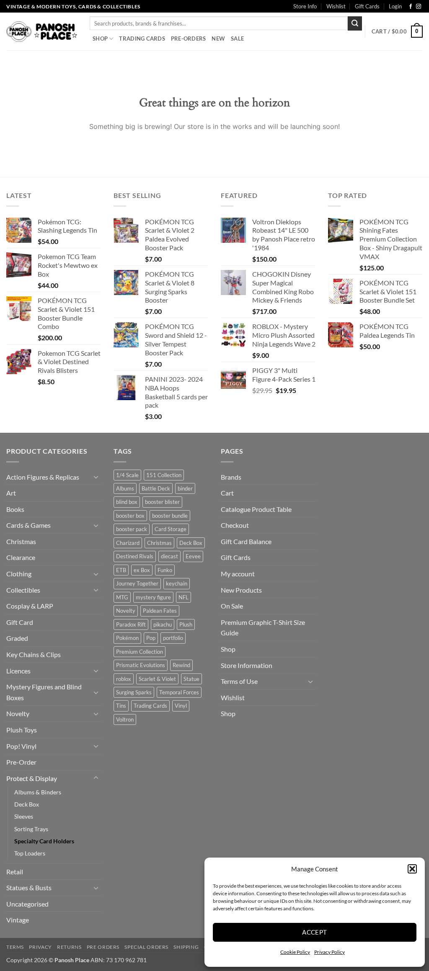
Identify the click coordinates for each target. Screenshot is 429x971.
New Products (241, 590)
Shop (100, 38)
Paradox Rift (131, 624)
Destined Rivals (134, 556)
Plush (185, 624)
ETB (121, 570)
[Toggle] (96, 477)
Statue (191, 679)
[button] (412, 869)
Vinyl (181, 705)
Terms (15, 947)
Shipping (186, 947)
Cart (227, 493)
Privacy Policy (329, 952)
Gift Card (19, 622)
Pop (150, 637)
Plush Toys (21, 730)
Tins (121, 705)
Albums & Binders (37, 792)
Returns (69, 947)
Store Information (246, 665)
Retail (14, 872)
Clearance (20, 557)
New (218, 38)
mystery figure (153, 597)
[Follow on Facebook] (410, 7)
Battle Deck (156, 488)
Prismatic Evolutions (140, 665)
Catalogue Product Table (256, 509)
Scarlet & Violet (157, 679)
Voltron (125, 719)
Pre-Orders (188, 38)
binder (185, 488)
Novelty (17, 713)
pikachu (162, 624)
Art (11, 493)
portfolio (173, 637)
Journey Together (137, 583)
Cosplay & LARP (29, 606)
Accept (314, 932)
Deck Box (26, 804)
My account (238, 574)
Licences (18, 671)
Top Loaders (29, 853)
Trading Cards (142, 38)
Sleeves (23, 816)
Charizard (128, 542)
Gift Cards (367, 6)
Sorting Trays (31, 828)
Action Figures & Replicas (42, 477)
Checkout (235, 525)
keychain (176, 583)
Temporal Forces (179, 692)
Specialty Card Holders (44, 841)
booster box (130, 515)
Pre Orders (103, 947)
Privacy (40, 947)
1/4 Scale (127, 475)
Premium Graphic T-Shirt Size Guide (263, 627)
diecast (169, 556)
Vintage (17, 920)
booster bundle (170, 515)
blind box (126, 501)
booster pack (131, 529)
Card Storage (170, 529)
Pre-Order (21, 762)
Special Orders (146, 947)
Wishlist (336, 6)
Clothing (18, 574)
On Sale (232, 606)
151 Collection (163, 475)
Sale (237, 38)
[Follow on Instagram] (418, 7)
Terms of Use (239, 681)
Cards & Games (28, 525)
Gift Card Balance (246, 541)
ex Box (142, 570)
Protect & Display (31, 778)
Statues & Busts (29, 887)
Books (15, 509)
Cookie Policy (295, 952)
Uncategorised (27, 904)
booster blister (162, 501)
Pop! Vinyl (21, 746)
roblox (123, 679)
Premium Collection (139, 651)
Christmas (21, 541)
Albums (125, 488)
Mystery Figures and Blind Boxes (44, 692)
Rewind (181, 665)
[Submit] (355, 23)
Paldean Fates (160, 610)
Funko (165, 570)
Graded (17, 638)
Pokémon (127, 637)
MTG (122, 597)
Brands (231, 477)
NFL (183, 597)
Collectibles (23, 590)
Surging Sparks (134, 692)
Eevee (193, 556)
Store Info (305, 6)
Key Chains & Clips (33, 654)
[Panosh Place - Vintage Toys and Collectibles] (41, 31)
